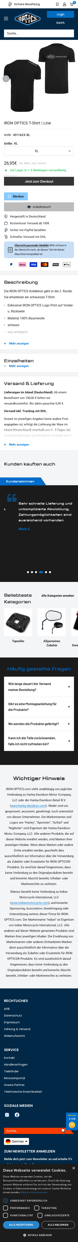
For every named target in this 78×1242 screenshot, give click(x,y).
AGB (7, 1009)
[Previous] (6, 78)
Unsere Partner (14, 1085)
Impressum (12, 1022)
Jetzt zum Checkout (39, 181)
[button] (39, 1235)
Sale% (60, 23)
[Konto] (64, 4)
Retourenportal (14, 1078)
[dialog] (39, 1203)
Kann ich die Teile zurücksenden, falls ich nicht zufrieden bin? (32, 741)
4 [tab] (41, 572)
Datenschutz (13, 1016)
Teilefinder (11, 1071)
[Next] (72, 78)
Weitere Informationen (34, 1192)
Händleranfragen (16, 1065)
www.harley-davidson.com (28, 806)
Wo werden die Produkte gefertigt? (33, 724)
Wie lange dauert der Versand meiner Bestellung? (29, 687)
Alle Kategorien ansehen (57, 595)
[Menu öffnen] (6, 18)
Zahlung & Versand (17, 1029)
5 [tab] (46, 572)
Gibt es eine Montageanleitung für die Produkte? (32, 707)
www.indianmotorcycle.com (29, 903)
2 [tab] (32, 572)
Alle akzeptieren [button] (21, 1224)
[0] (71, 4)
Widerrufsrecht (14, 1036)
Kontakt (9, 1058)
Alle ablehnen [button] (58, 1224)
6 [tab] (50, 572)
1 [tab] (28, 572)
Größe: (11, 143)
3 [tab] (36, 572)
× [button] (73, 1168)
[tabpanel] (39, 512)
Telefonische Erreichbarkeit (23, 1092)
